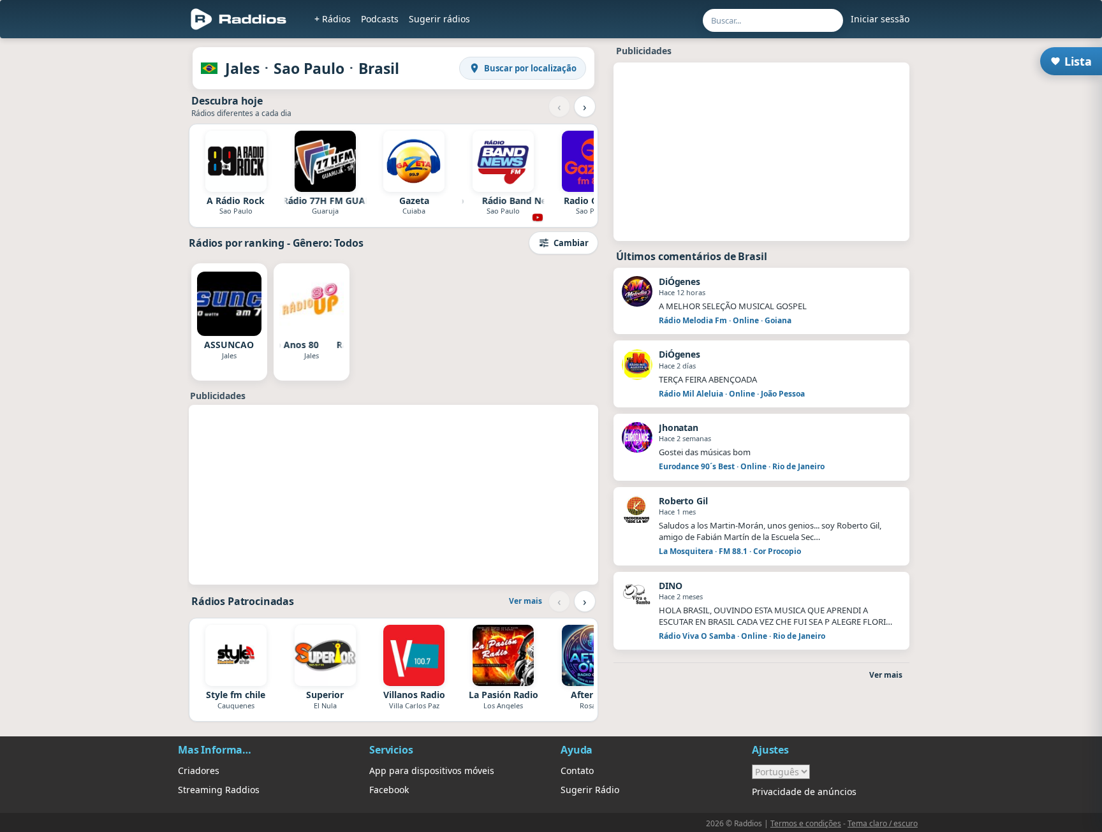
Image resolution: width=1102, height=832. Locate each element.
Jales (242, 68)
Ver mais (525, 600)
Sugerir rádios (439, 19)
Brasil (378, 68)
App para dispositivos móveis (431, 770)
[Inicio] (239, 19)
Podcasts (380, 19)
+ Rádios (332, 19)
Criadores (198, 770)
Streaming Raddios (219, 790)
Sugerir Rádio (590, 790)
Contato (577, 770)
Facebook (389, 790)
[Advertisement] (119, 237)
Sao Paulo (309, 68)
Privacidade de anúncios (804, 791)
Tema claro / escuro (883, 823)
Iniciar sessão (880, 19)
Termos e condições (805, 823)
